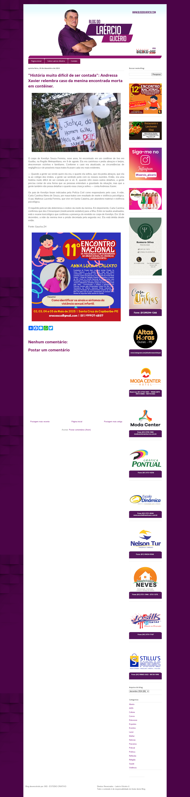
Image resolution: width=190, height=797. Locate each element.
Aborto (131, 704)
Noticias (132, 740)
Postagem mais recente (40, 422)
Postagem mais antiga (113, 422)
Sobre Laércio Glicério (56, 61)
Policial (132, 748)
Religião (132, 760)
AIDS (131, 708)
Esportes (132, 724)
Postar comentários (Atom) (80, 430)
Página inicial (36, 61)
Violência (132, 768)
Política (132, 752)
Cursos (132, 716)
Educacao (133, 720)
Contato (74, 61)
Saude (131, 764)
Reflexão (132, 756)
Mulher (132, 736)
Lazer (131, 732)
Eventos (132, 728)
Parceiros (133, 744)
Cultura (132, 712)
